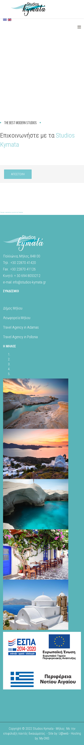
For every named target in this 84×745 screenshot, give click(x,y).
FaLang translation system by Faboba (11, 212)
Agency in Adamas (25, 327)
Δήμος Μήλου (12, 308)
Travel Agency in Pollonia (20, 337)
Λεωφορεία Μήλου (16, 318)
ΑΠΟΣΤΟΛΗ (18, 174)
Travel (7, 327)
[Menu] (79, 27)
